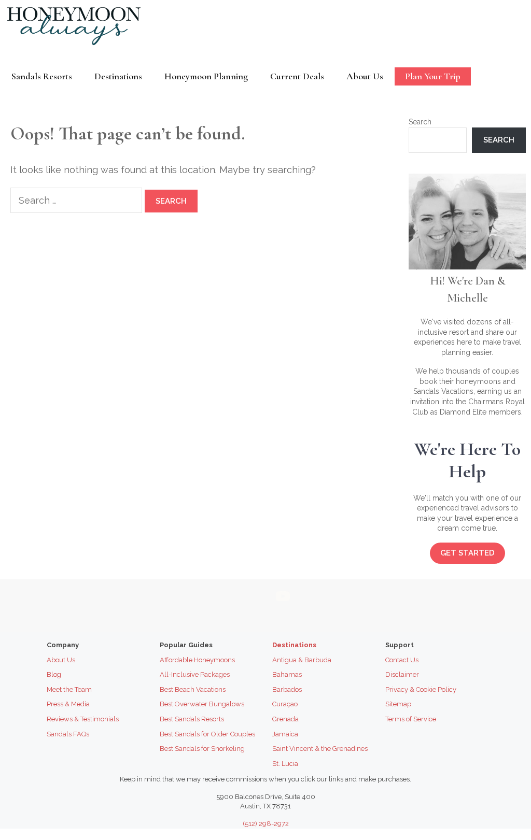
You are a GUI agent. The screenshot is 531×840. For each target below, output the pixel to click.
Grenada (285, 719)
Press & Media (68, 704)
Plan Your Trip (432, 76)
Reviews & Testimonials (83, 719)
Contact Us (401, 660)
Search (420, 122)
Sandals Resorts (41, 76)
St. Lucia (285, 763)
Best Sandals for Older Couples (207, 734)
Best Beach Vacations (193, 689)
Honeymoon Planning (206, 76)
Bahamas (287, 674)
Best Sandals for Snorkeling (202, 748)
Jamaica (285, 734)
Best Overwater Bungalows (202, 704)
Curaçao (285, 704)
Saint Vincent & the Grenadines (320, 748)
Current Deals (297, 76)
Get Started (467, 553)
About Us (364, 76)
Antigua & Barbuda (301, 660)
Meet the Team (69, 689)
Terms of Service (410, 719)
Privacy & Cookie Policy (420, 689)
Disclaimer (402, 674)
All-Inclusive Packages (195, 674)
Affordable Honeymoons (197, 660)
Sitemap (398, 704)
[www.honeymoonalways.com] (76, 25)
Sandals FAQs (68, 734)
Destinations (118, 76)
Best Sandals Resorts (192, 719)
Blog (54, 674)
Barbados (287, 689)
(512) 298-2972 (266, 824)
